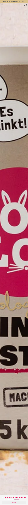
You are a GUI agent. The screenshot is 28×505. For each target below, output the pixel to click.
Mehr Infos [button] (16, 499)
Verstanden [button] (14, 502)
